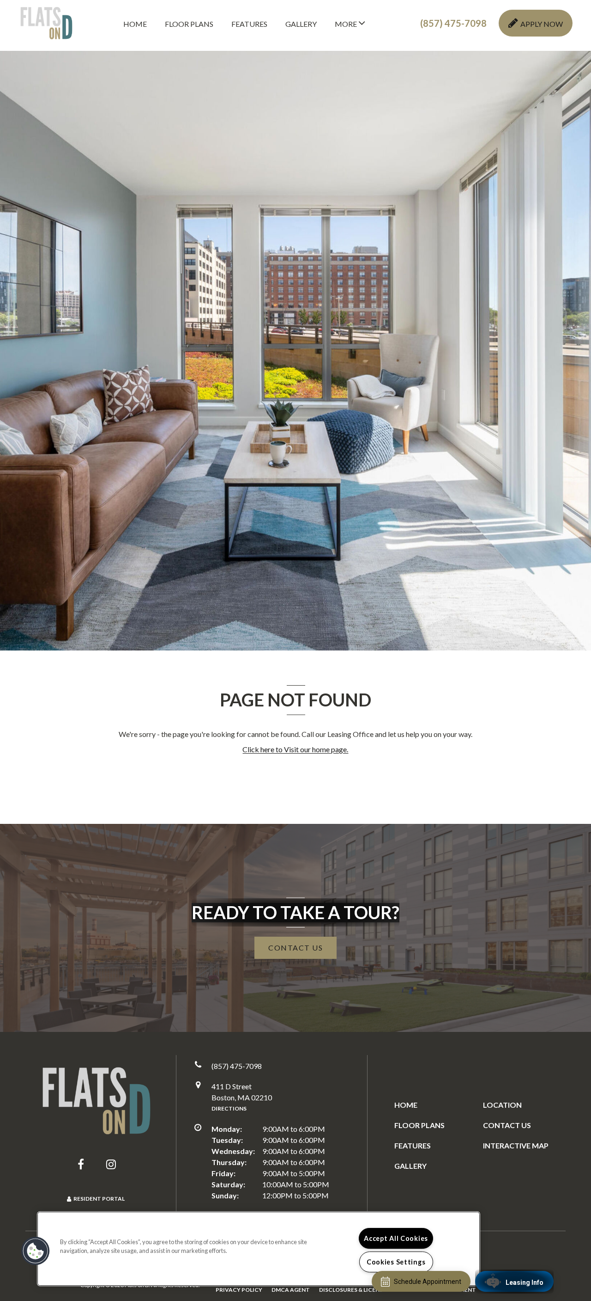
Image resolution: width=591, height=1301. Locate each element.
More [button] (346, 23)
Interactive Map (516, 1145)
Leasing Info (524, 1282)
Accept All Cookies (396, 1238)
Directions (229, 1108)
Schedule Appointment (427, 1281)
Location (502, 1104)
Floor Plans (189, 23)
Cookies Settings (396, 1262)
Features (249, 23)
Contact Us (507, 1125)
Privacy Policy (239, 1289)
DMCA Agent (290, 1289)
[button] (453, 23)
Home (135, 23)
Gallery (301, 23)
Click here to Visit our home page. (295, 749)
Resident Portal (99, 1198)
